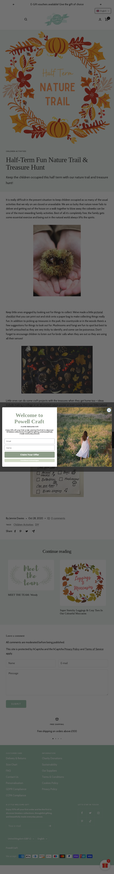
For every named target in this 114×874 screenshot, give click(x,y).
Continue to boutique (29, 460)
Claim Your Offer (29, 454)
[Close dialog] (109, 410)
